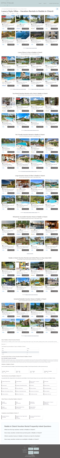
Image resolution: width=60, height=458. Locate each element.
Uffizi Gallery (46, 381)
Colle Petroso (37, 166)
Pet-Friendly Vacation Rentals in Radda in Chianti (29, 171)
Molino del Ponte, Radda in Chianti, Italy (37, 205)
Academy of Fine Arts (47, 394)
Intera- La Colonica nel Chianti (6, 82)
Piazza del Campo (33, 388)
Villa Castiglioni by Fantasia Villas (22, 66)
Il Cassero (18, 271)
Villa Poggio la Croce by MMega (50, 205)
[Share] (57, 9)
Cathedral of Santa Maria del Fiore (21, 385)
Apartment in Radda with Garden (7, 287)
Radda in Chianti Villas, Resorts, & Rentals (37, 89)
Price (8, 13)
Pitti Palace (32, 385)
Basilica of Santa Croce (19, 394)
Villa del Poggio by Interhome (6, 123)
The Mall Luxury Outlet (33, 394)
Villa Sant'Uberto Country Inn (35, 271)
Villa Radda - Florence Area (6, 66)
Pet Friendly (6, 358)
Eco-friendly (14, 358)
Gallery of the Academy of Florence (7, 391)
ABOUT (36, 448)
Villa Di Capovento (48, 107)
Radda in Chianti (7, 68)
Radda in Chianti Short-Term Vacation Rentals (31, 335)
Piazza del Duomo (5, 388)
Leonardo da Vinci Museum (34, 391)
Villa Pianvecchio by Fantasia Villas (51, 82)
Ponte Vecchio (4, 385)
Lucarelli (8, 330)
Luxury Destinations (54, 3)
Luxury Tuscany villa (34, 246)
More (17, 13)
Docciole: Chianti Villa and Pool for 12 (22, 205)
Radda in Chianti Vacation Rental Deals (32, 294)
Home (40, 3)
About (44, 3)
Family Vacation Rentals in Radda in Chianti (30, 212)
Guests (13, 13)
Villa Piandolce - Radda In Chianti (36, 66)
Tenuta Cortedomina (20, 230)
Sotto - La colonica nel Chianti (21, 189)
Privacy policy (30, 453)
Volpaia (22, 273)
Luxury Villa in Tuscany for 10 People (51, 66)
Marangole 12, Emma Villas (50, 328)
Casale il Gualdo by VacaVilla (21, 148)
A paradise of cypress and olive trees (22, 107)
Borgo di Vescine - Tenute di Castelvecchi (34, 382)
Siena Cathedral (46, 391)
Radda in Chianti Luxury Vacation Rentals (19, 89)
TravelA (32, 455)
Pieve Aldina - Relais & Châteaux (7, 107)
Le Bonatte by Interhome (35, 123)
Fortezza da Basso (5, 394)
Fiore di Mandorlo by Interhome (50, 287)
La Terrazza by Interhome (49, 148)
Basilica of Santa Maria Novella (21, 391)
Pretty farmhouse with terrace (21, 287)
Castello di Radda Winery (6, 381)
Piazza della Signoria (19, 388)
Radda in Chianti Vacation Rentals (31, 48)
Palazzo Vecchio (47, 385)
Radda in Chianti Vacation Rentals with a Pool (31, 130)
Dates (3, 13)
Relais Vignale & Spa (34, 230)
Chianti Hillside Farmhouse (21, 123)
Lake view (9, 358)
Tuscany (3, 68)
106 (27, 350)
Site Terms (36, 452)
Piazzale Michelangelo (47, 388)
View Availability (11, 28)
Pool (2, 358)
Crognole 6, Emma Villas (20, 25)
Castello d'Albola (18, 381)
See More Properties (30, 253)
